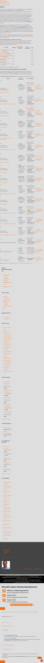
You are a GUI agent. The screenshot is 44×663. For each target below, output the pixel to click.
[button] (22, 605)
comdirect (14, 602)
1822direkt (14, 597)
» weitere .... (4, 308)
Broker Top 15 (7, 331)
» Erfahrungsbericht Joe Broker (39, 200)
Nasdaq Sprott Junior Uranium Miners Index (7, 383)
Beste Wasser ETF (7, 533)
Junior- (11, 138)
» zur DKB (37, 229)
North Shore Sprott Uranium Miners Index (8, 392)
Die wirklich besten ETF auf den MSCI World (7, 488)
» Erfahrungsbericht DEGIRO (39, 259)
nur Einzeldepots (3, 127)
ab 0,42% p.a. (8, 32)
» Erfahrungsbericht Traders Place (39, 158)
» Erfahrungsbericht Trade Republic (39, 113)
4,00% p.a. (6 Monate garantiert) (17, 590)
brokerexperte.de (24, 576)
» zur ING (37, 99)
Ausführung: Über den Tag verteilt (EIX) (31, 85)
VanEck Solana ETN (4, 60)
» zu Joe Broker (38, 198)
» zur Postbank (38, 239)
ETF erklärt (6, 539)
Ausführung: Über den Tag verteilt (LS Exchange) (31, 111)
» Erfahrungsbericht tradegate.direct (39, 169)
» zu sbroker (37, 145)
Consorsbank (15, 592)
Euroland (5, 467)
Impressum (6, 551)
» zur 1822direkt (38, 219)
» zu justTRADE (38, 177)
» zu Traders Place (39, 156)
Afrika (5, 453)
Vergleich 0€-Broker (8, 351)
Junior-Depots (6, 92)
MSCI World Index (7, 427)
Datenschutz (6, 552)
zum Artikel (14, 44)
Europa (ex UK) (7, 462)
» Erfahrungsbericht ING (39, 100)
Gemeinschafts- (6, 104)
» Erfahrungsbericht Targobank (39, 251)
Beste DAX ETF (7, 515)
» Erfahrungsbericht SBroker (39, 146)
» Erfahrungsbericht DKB (39, 231)
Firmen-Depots (3, 139)
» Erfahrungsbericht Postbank (39, 241)
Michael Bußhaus (28, 568)
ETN (17, 14)
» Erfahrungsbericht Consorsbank (39, 190)
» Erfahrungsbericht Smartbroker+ (39, 125)
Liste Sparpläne (30, 91)
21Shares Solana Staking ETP (6, 63)
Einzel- (1, 92)
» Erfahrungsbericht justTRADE (39, 179)
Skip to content (3, 0)
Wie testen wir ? (7, 549)
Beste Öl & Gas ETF (7, 531)
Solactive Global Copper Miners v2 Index (7, 406)
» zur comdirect (38, 209)
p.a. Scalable (8, 306)
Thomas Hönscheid (38, 568)
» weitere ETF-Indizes (6, 419)
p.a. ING (7, 300)
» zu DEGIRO (37, 257)
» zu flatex (37, 133)
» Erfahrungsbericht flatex (39, 135)
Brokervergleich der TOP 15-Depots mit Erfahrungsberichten (20, 263)
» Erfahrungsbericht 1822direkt (39, 220)
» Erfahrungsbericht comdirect (39, 210)
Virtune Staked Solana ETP (5, 58)
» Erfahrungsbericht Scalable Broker (39, 88)
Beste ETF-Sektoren (8, 495)
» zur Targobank (38, 249)
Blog (5, 553)
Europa (5, 457)
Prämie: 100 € (11, 595)
